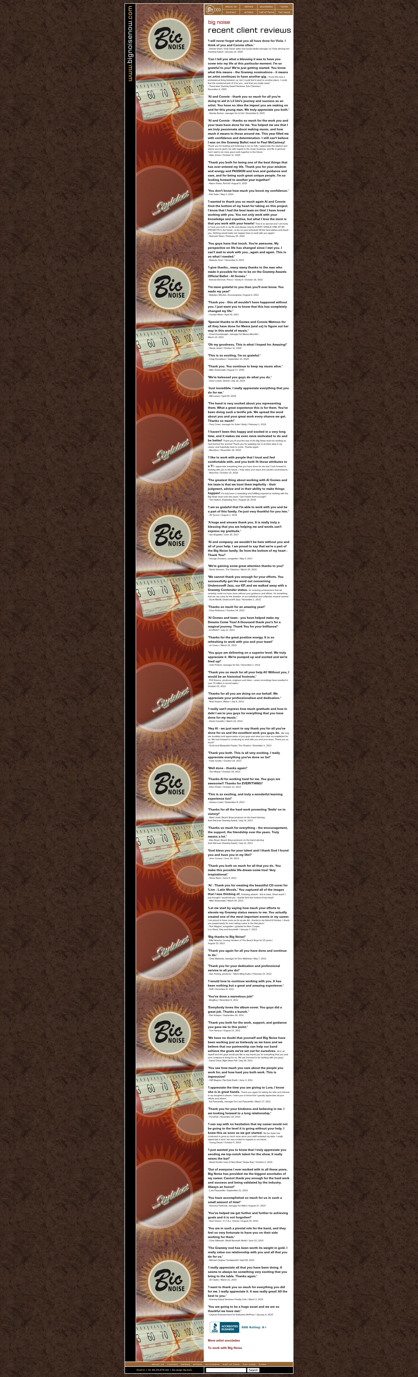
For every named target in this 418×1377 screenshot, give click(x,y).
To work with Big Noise (225, 1348)
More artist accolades (224, 1340)
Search (253, 1370)
